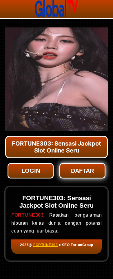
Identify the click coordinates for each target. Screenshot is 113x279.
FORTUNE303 (27, 215)
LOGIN (30, 171)
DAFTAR (82, 171)
